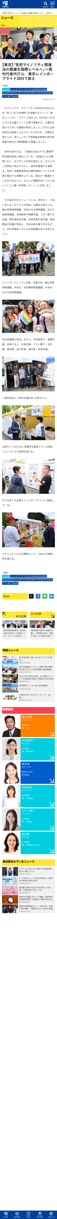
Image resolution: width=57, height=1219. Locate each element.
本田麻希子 (33, 93)
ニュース (19, 10)
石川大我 (24, 93)
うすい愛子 (7, 96)
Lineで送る (45, 596)
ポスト (31, 596)
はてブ (51, 596)
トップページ (7, 10)
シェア (38, 596)
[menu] (52, 4)
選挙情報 (40, 1217)
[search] (45, 4)
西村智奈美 (42, 89)
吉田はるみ (15, 93)
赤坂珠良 (49, 93)
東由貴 (15, 96)
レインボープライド (18, 89)
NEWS (28, 1217)
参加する (51, 1217)
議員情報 (17, 1217)
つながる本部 (31, 89)
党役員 (5, 1217)
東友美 (41, 93)
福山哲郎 (6, 93)
